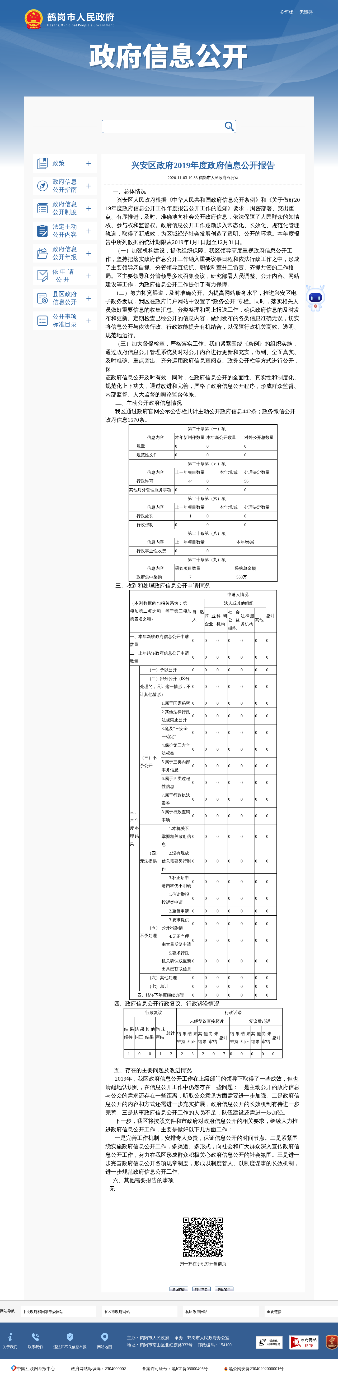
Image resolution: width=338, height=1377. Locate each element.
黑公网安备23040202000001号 (256, 1368)
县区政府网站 (196, 1312)
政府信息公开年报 (65, 253)
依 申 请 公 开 (63, 275)
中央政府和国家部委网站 (43, 1312)
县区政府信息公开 (65, 298)
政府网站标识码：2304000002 (98, 1368)
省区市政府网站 (117, 1312)
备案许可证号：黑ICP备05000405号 (175, 1368)
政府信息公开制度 (65, 208)
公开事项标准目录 (65, 320)
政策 (59, 163)
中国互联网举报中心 (36, 1368)
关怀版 (286, 12)
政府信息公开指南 (65, 185)
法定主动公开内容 (65, 230)
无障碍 (306, 12)
